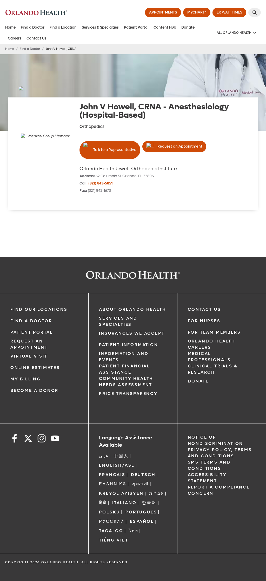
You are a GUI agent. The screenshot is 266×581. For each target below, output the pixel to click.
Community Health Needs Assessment (126, 381)
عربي (103, 456)
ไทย (133, 530)
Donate (188, 27)
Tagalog (111, 530)
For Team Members (214, 332)
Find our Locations (38, 309)
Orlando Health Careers (211, 344)
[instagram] (41, 439)
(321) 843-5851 (100, 183)
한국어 (149, 502)
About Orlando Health (132, 309)
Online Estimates (35, 367)
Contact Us (36, 38)
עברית (156, 493)
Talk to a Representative (114, 149)
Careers (14, 38)
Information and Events (123, 356)
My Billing (25, 379)
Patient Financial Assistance (124, 369)
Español (142, 521)
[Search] (254, 12)
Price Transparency (128, 393)
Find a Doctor (32, 27)
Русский (111, 521)
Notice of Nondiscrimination (215, 440)
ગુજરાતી (140, 484)
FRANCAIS (112, 474)
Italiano (124, 502)
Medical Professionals (209, 356)
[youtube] (55, 439)
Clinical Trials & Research (213, 369)
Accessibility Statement (207, 478)
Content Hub (165, 27)
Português (141, 512)
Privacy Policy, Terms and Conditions (220, 453)
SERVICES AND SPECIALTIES (118, 321)
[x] (28, 439)
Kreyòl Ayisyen (121, 493)
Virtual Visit (28, 356)
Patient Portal (136, 27)
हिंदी (103, 502)
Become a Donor (34, 390)
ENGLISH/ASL (117, 465)
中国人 (121, 456)
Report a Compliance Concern (219, 490)
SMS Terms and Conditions (209, 465)
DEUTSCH (143, 474)
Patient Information (128, 344)
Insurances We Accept (131, 333)
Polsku (109, 512)
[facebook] (14, 439)
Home (10, 27)
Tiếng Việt (113, 540)
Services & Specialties (100, 27)
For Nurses (204, 320)
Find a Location (63, 27)
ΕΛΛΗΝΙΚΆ (112, 484)
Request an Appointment (179, 146)
